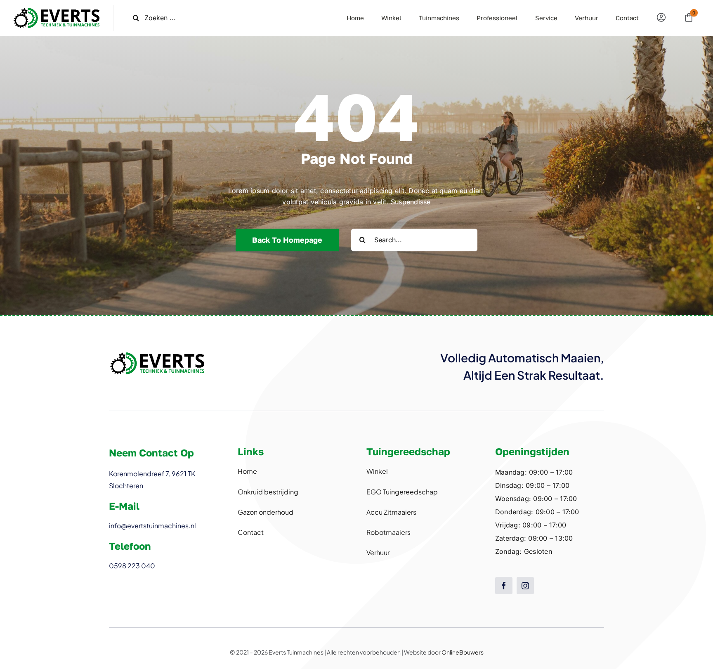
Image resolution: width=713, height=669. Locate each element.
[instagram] (525, 585)
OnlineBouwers (462, 652)
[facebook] (503, 585)
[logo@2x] (56, 8)
